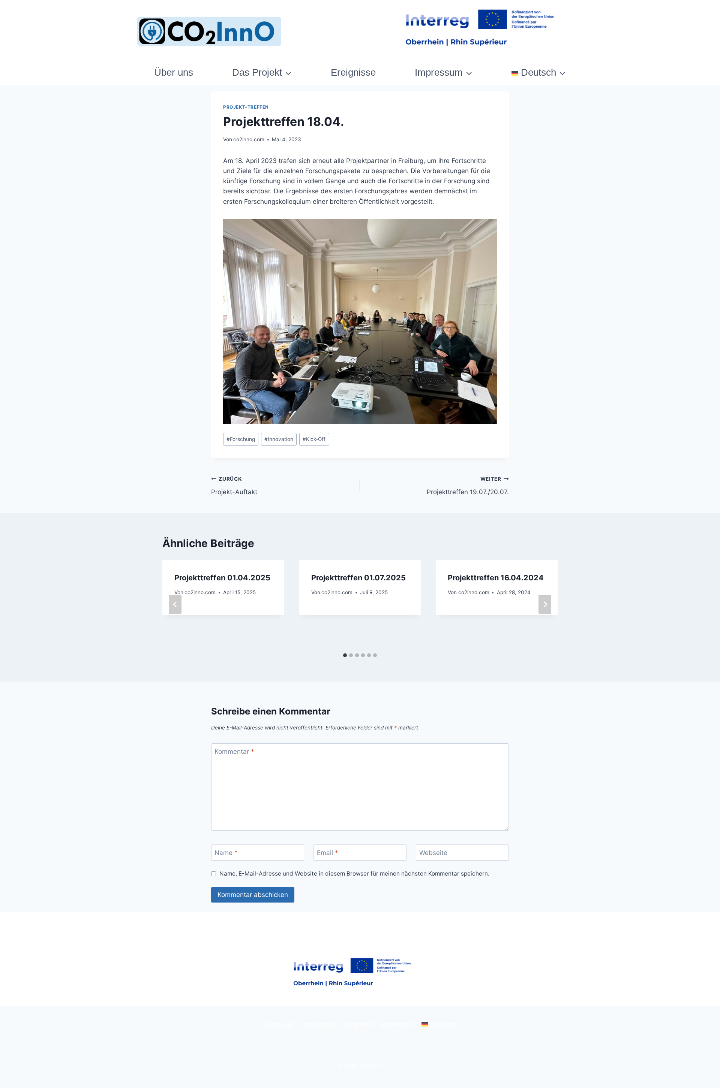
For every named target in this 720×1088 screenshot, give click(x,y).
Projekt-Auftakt (234, 486)
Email (327, 852)
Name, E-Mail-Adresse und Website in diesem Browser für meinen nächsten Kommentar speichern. (354, 873)
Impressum (397, 1024)
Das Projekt (317, 1024)
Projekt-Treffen (246, 107)
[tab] (345, 655)
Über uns (173, 72)
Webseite (433, 852)
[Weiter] (544, 604)
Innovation (278, 439)
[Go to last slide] (175, 604)
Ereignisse (353, 72)
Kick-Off (314, 439)
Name (226, 852)
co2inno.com (248, 139)
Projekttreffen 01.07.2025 (358, 577)
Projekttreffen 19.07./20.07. (468, 486)
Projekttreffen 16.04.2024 (496, 577)
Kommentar (234, 751)
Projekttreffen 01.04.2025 (222, 577)
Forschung (240, 439)
